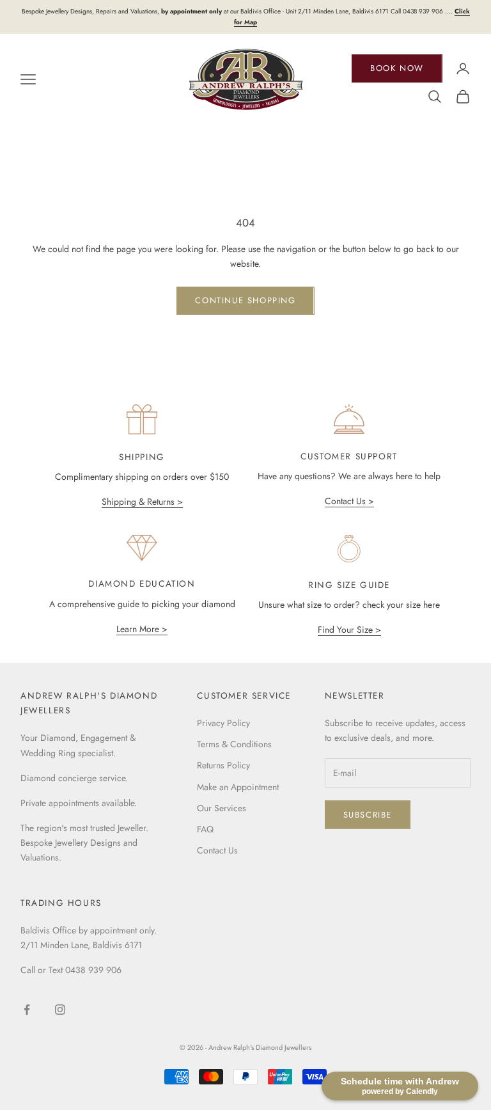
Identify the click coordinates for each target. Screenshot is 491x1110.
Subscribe (367, 815)
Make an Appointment (238, 787)
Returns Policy (223, 765)
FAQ (205, 829)
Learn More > (142, 628)
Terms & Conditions (234, 744)
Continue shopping (245, 300)
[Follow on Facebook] (26, 1009)
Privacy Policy (223, 723)
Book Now (397, 68)
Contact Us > (349, 501)
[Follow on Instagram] (60, 1009)
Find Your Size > (349, 629)
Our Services (221, 808)
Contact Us (217, 850)
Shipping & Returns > (142, 501)
